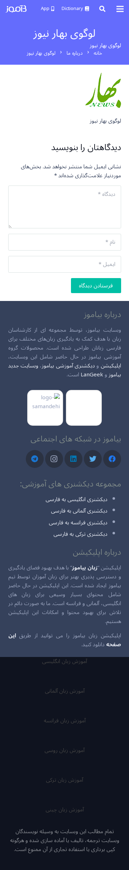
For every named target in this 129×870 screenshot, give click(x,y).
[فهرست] (120, 9)
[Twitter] (93, 459)
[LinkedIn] (73, 459)
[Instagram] (54, 459)
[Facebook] (112, 459)
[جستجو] (102, 9)
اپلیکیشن (111, 365)
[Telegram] (35, 459)
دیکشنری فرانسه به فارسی (78, 522)
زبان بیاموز (84, 567)
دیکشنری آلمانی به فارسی (79, 510)
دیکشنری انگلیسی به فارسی (77, 499)
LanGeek (92, 374)
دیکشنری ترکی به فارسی (80, 534)
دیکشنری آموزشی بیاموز (68, 365)
